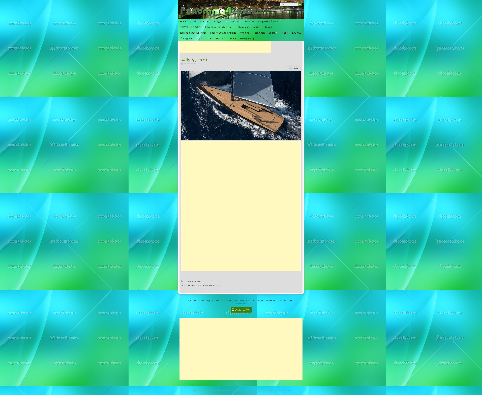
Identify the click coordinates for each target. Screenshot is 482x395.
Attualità (244, 32)
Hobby (284, 32)
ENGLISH (249, 21)
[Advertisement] (225, 47)
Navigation (219, 21)
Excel (193, 21)
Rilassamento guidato (249, 27)
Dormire (269, 27)
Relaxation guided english (218, 27)
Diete (233, 38)
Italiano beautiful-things (193, 32)
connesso (195, 285)
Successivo (292, 68)
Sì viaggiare (186, 38)
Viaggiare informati (268, 21)
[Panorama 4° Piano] (221, 16)
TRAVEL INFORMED (190, 27)
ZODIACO (297, 32)
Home (183, 21)
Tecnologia (259, 32)
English (200, 38)
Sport (272, 32)
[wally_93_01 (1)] (241, 139)
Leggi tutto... (242, 309)
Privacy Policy (247, 38)
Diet (210, 38)
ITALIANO (236, 21)
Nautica (203, 21)
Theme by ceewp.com (244, 390)
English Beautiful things (223, 32)
